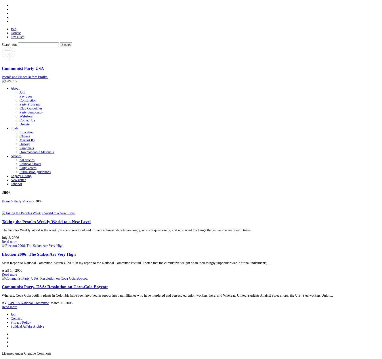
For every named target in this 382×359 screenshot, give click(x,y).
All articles (26, 160)
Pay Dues (17, 37)
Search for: (9, 44)
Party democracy (31, 112)
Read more (9, 242)
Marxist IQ (27, 140)
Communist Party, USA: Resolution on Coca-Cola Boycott (55, 286)
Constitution (27, 100)
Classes (24, 136)
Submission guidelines (35, 172)
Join (13, 29)
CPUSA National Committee (28, 303)
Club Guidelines (30, 108)
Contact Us (27, 120)
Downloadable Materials (36, 152)
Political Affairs (30, 164)
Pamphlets (26, 148)
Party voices (27, 168)
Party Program (29, 104)
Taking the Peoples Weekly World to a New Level (46, 221)
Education (26, 132)
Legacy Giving (21, 176)
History (24, 144)
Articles (16, 156)
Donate (16, 33)
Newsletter (18, 180)
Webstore (25, 116)
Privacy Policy (21, 322)
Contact (16, 318)
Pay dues (25, 96)
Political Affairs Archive (27, 326)
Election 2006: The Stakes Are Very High (39, 254)
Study (15, 128)
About (15, 88)
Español (16, 184)
